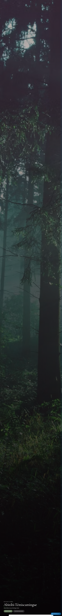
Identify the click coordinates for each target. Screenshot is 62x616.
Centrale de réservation (18, 611)
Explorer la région (8, 611)
